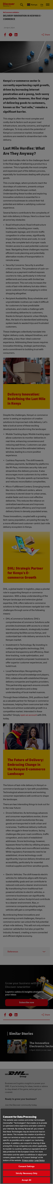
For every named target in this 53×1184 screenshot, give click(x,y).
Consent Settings (26, 1166)
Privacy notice (28, 1160)
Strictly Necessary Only (26, 1173)
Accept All (26, 1180)
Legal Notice (39, 1160)
